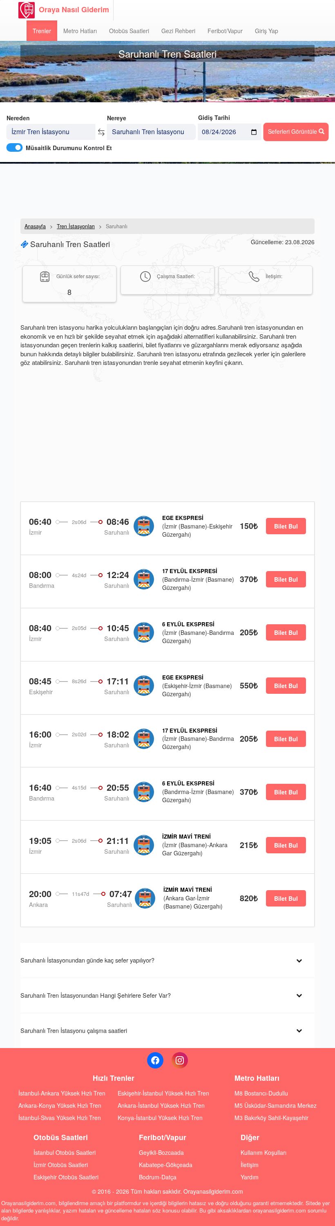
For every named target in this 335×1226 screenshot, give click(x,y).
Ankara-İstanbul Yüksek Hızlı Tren (161, 1105)
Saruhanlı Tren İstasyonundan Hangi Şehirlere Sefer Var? (95, 995)
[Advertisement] (167, 190)
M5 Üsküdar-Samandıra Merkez (275, 1105)
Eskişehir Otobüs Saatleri (66, 1177)
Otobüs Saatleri (129, 31)
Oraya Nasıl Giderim (74, 9)
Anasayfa (35, 226)
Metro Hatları (80, 31)
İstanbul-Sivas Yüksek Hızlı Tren (59, 1118)
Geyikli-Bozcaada (161, 1152)
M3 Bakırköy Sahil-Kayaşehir (271, 1118)
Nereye (116, 118)
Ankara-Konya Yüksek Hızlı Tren (59, 1105)
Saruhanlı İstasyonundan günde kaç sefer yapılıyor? (87, 960)
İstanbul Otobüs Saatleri (65, 1152)
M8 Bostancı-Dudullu (261, 1093)
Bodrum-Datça (157, 1177)
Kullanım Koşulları (263, 1152)
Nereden (18, 118)
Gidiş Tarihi (214, 117)
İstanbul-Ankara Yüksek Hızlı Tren (61, 1093)
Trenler (42, 31)
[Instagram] (180, 1060)
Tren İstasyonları (76, 226)
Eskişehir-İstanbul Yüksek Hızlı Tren (163, 1093)
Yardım (250, 1177)
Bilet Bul (286, 526)
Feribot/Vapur (225, 31)
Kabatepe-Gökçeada (165, 1165)
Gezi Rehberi (178, 31)
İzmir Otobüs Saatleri (61, 1165)
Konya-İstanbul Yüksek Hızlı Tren (160, 1118)
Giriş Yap (266, 31)
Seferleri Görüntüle (293, 131)
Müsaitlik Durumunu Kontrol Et (69, 148)
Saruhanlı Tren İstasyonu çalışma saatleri (73, 1030)
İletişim (250, 1165)
